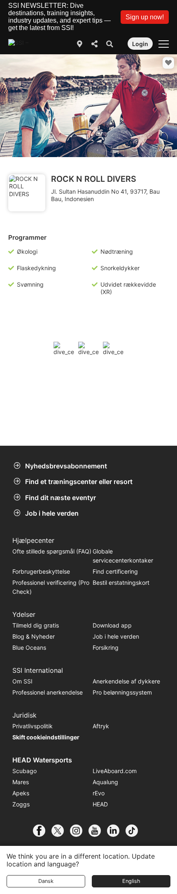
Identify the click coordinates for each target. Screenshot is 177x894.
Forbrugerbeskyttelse (41, 571)
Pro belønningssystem (122, 692)
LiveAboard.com (115, 770)
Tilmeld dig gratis (35, 625)
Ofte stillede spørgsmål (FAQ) (51, 551)
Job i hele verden (52, 513)
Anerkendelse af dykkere (126, 681)
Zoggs (21, 804)
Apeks (20, 793)
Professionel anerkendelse (47, 692)
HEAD (100, 804)
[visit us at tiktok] (135, 831)
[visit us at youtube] (97, 831)
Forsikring (106, 647)
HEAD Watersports (42, 760)
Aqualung (105, 781)
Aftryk (101, 726)
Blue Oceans (29, 647)
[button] (145, 17)
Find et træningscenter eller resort (79, 481)
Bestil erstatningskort (121, 582)
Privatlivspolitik (32, 726)
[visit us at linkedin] (116, 831)
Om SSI (22, 681)
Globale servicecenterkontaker (123, 556)
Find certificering (115, 571)
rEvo (99, 793)
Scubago (24, 770)
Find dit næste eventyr (60, 497)
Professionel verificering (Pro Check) (50, 587)
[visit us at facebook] (42, 831)
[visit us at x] (60, 831)
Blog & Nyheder (33, 636)
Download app (112, 625)
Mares (20, 781)
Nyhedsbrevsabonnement (66, 466)
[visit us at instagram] (79, 831)
